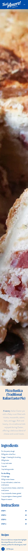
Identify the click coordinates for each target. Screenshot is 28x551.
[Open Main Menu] (24, 4)
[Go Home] (11, 4)
